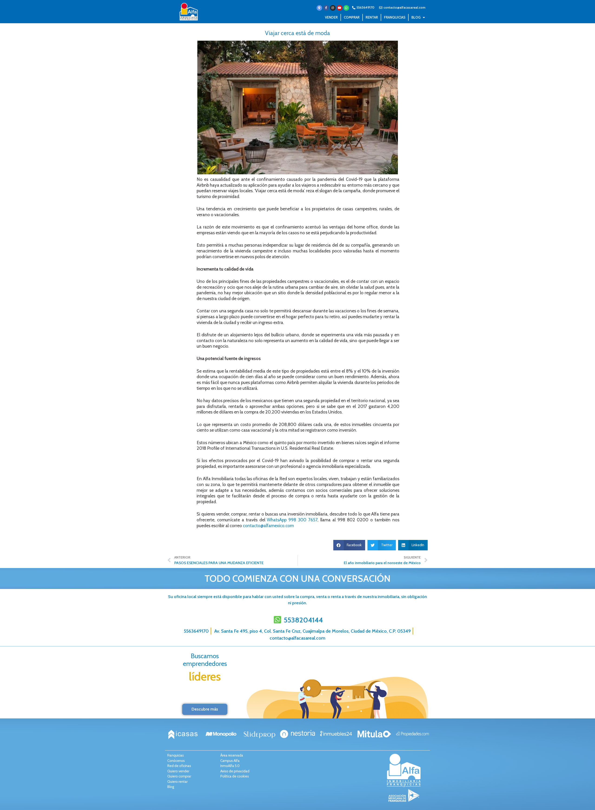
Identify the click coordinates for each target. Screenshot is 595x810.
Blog (415, 17)
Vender (331, 17)
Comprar (352, 17)
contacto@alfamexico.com (268, 525)
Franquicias (394, 17)
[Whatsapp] (346, 8)
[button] (349, 545)
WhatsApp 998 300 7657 (292, 519)
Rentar (372, 17)
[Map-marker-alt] (319, 8)
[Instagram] (333, 8)
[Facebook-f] (326, 8)
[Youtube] (339, 8)
